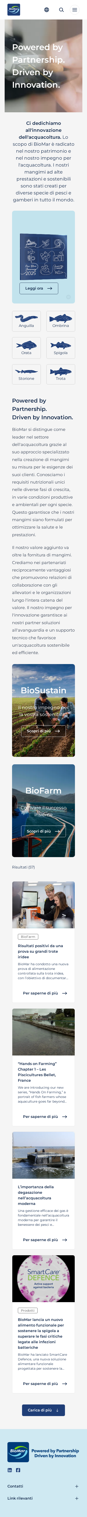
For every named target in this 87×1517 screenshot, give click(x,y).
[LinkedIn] (9, 1470)
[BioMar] (13, 9)
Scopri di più (39, 731)
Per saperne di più (40, 993)
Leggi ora (34, 288)
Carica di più (40, 1410)
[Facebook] (18, 1470)
